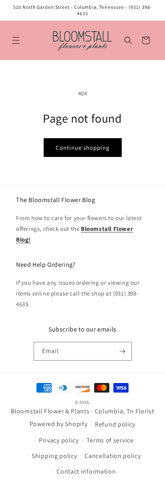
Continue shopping (83, 147)
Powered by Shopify (59, 424)
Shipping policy (54, 456)
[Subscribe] (122, 351)
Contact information (86, 471)
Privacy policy (59, 440)
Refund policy (115, 424)
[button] (16, 40)
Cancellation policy (113, 456)
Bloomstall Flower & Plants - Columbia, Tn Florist (82, 411)
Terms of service (110, 440)
